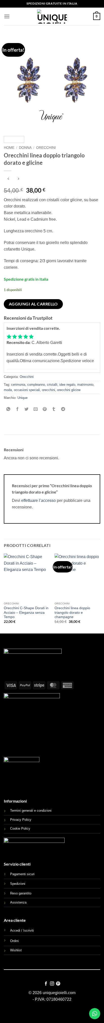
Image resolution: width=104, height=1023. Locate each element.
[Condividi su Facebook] (17, 409)
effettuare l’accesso (38, 500)
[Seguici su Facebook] (46, 983)
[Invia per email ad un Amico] (36, 409)
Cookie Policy (20, 828)
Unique (22, 398)
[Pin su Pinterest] (45, 409)
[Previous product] (18, 179)
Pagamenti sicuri (22, 874)
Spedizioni (17, 884)
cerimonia (18, 384)
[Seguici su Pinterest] (58, 983)
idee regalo (67, 384)
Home (9, 148)
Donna (25, 148)
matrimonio (85, 384)
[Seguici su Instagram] (52, 983)
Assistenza (18, 902)
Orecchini (46, 148)
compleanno (36, 384)
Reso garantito (20, 893)
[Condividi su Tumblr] (54, 409)
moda (8, 390)
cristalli (52, 384)
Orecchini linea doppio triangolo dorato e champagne (72, 612)
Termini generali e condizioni (30, 810)
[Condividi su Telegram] (63, 409)
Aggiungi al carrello (33, 304)
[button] (7, 16)
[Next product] (8, 179)
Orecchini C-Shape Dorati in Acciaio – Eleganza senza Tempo (26, 612)
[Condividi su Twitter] (26, 409)
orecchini (48, 390)
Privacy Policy (20, 820)
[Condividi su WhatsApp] (8, 409)
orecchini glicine (69, 390)
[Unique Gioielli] (52, 16)
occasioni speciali (27, 390)
